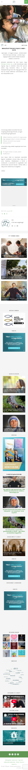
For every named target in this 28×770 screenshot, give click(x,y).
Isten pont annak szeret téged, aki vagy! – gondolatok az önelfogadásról (14, 390)
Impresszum (15, 760)
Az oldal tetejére (21, 768)
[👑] (14, 653)
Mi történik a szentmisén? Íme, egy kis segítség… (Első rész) (13, 553)
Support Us (14, 764)
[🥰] (14, 637)
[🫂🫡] (6, 653)
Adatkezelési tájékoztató (9, 762)
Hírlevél (17, 762)
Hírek (3, 170)
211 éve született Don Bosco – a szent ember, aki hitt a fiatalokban (14, 299)
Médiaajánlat (8, 760)
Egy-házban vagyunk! (8, 743)
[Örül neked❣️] (6, 637)
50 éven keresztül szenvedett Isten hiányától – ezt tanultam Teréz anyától (13, 429)
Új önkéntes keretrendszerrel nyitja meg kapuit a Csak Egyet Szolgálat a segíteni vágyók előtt (14, 256)
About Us (22, 762)
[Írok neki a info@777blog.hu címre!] (17, 226)
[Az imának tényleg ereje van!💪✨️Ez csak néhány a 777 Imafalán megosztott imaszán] (21, 653)
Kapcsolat (20, 760)
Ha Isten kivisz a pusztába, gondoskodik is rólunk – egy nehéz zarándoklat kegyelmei (14, 409)
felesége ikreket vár (6, 64)
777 (5, 45)
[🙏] (6, 645)
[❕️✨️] (21, 645)
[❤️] (14, 645)
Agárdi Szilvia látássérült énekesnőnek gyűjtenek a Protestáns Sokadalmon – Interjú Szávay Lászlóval (14, 277)
